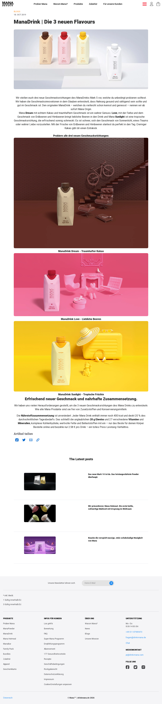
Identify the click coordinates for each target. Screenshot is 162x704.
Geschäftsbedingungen (54, 664)
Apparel (6, 664)
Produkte (78, 4)
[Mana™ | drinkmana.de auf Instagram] (143, 667)
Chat (128, 643)
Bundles (6, 654)
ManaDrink (7, 634)
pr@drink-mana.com (134, 655)
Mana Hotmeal (9, 639)
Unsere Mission (92, 639)
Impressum (49, 679)
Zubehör (93, 4)
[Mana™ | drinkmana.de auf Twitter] (135, 667)
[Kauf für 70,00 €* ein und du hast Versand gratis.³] (158, 4)
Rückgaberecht (50, 669)
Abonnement (49, 649)
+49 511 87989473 (134, 632)
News (87, 629)
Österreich (7, 698)
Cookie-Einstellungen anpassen (58, 684)
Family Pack (8, 649)
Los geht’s (48, 623)
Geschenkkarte (9, 669)
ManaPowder (9, 629)
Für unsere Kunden (112, 4)
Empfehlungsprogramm (54, 644)
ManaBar (7, 644)
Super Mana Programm (54, 639)
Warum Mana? (60, 4)
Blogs (87, 634)
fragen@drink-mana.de (136, 637)
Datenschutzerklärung (54, 674)
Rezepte (47, 659)
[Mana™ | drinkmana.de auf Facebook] (127, 667)
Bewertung (48, 629)
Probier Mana (40, 4)
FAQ (45, 634)
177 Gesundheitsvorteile (54, 654)
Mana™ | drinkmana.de (79, 698)
